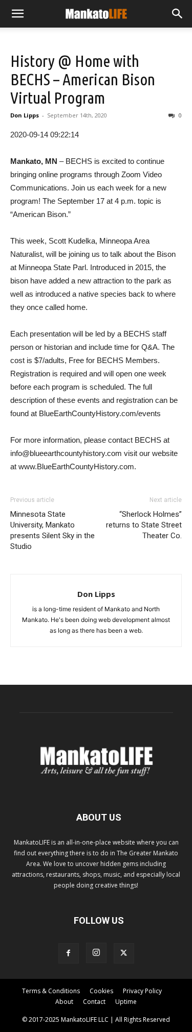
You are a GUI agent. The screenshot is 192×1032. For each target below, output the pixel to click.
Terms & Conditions (51, 991)
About (64, 1001)
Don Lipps (24, 115)
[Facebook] (68, 953)
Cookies (101, 991)
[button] (17, 14)
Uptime (126, 1001)
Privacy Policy (142, 991)
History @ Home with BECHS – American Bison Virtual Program (82, 79)
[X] (124, 953)
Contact (94, 1001)
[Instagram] (96, 953)
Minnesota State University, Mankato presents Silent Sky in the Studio (52, 530)
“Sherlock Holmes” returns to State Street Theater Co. (144, 525)
